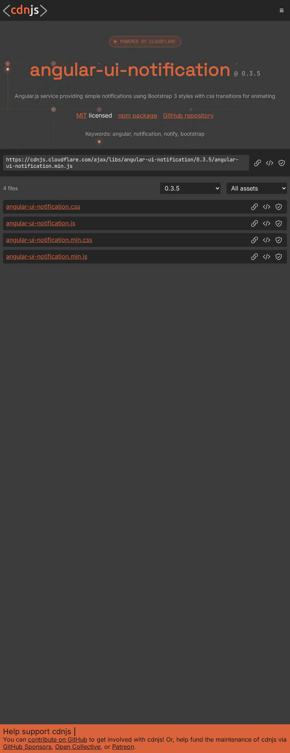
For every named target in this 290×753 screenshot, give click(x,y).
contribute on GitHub (57, 739)
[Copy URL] (257, 163)
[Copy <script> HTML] (269, 163)
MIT (81, 115)
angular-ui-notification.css (43, 206)
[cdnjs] (25, 11)
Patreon (123, 746)
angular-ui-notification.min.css (49, 239)
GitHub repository (188, 115)
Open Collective (77, 746)
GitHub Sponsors (27, 746)
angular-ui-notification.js (40, 223)
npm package (137, 115)
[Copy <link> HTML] (266, 206)
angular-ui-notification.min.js (46, 256)
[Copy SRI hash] (281, 163)
